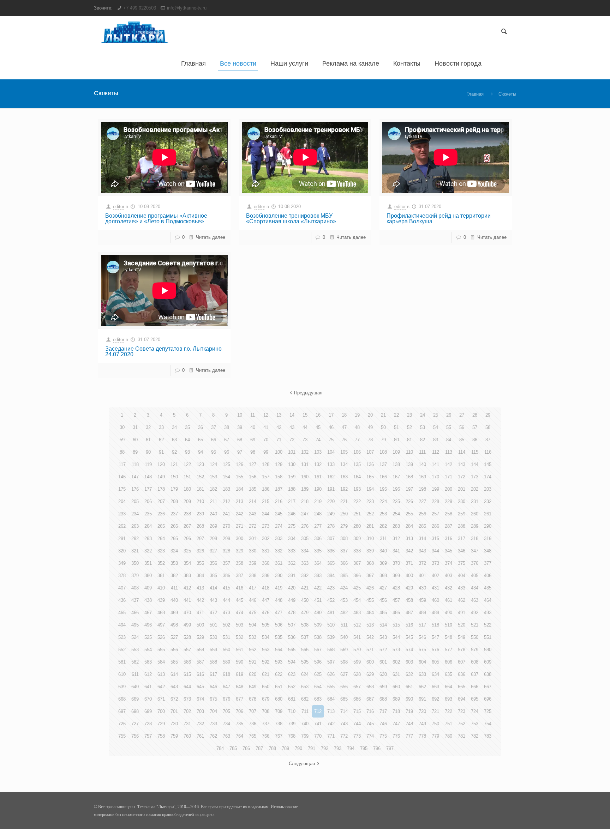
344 (435, 550)
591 (252, 662)
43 (291, 427)
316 (448, 538)
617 (213, 674)
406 (487, 575)
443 (213, 600)
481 (331, 612)
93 (187, 452)
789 (285, 748)
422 (318, 588)
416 (239, 588)
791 (311, 748)
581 (122, 662)
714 (344, 711)
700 (161, 711)
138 (396, 464)
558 (200, 649)
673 (187, 699)
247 (305, 513)
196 (396, 489)
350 (135, 563)
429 (409, 588)
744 (357, 723)
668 (122, 699)
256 (422, 513)
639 (122, 686)
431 (435, 588)
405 (474, 575)
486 (396, 612)
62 (161, 439)
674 (200, 699)
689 (396, 699)
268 (200, 526)
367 (357, 563)
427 (383, 588)
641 (148, 686)
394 (331, 575)
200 (448, 489)
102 (305, 452)
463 (474, 600)
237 (174, 513)
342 (409, 550)
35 (187, 427)
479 (305, 612)
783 (487, 736)
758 (161, 736)
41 (265, 427)
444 (226, 600)
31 (135, 427)
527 (174, 637)
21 (383, 415)
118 (135, 464)
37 (213, 427)
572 (383, 649)
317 (461, 538)
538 (318, 637)
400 (409, 575)
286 (435, 526)
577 (448, 649)
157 (265, 476)
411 (174, 588)
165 (370, 476)
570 (357, 649)
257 (435, 513)
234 (135, 513)
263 (135, 526)
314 (422, 538)
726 (122, 723)
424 (344, 588)
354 (187, 563)
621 (265, 674)
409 (148, 588)
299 (226, 538)
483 (357, 612)
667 (487, 686)
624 (305, 674)
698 (135, 711)
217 (291, 501)
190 (318, 489)
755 (122, 736)
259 (461, 513)
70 (265, 439)
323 (161, 550)
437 (135, 600)
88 (122, 452)
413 (200, 588)
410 (161, 588)
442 (200, 600)
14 (291, 415)
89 (135, 452)
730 (174, 723)
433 (461, 588)
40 (252, 427)
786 (246, 748)
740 (305, 723)
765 (252, 736)
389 (265, 575)
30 (122, 427)
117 (122, 464)
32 (148, 427)
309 (357, 538)
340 (383, 550)
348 (487, 550)
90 (148, 452)
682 (305, 699)
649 (252, 686)
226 (409, 501)
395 (344, 575)
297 (200, 538)
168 (409, 476)
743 (344, 723)
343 (422, 550)
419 (278, 588)
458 (409, 600)
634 (435, 674)
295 (174, 538)
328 (226, 550)
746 (383, 723)
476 (265, 612)
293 (148, 538)
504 (252, 625)
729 (161, 723)
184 (239, 489)
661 (409, 686)
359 (252, 563)
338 (357, 550)
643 (174, 686)
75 (331, 439)
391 (291, 575)
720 (422, 711)
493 (487, 612)
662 (422, 686)
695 (474, 699)
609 (487, 662)
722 (448, 711)
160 (305, 476)
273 (265, 526)
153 (213, 476)
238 (187, 513)
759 (174, 736)
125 (226, 464)
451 (318, 600)
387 (239, 575)
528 (187, 637)
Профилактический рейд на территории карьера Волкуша (439, 218)
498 (174, 625)
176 (135, 489)
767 (278, 736)
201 (461, 489)
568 (331, 649)
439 (161, 600)
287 (448, 526)
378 (122, 575)
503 (239, 625)
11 (252, 415)
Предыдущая (308, 392)
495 (135, 625)
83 (435, 439)
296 (187, 538)
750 (435, 723)
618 (226, 674)
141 (435, 464)
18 (344, 415)
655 (331, 686)
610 (122, 674)
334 (305, 550)
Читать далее (210, 237)
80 (396, 439)
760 (187, 736)
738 (278, 723)
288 (461, 526)
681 (291, 699)
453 (344, 600)
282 (383, 526)
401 (422, 575)
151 (187, 476)
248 (318, 513)
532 (239, 637)
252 (370, 513)
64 (187, 439)
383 (187, 575)
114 (461, 452)
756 (135, 736)
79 (383, 439)
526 (161, 637)
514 (383, 625)
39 (239, 427)
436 (122, 600)
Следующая (302, 763)
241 (226, 513)
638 (487, 674)
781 (461, 736)
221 (344, 501)
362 (291, 563)
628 (357, 674)
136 (370, 464)
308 (344, 538)
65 (200, 439)
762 (213, 736)
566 (305, 649)
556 (174, 649)
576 (435, 649)
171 (448, 476)
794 (350, 748)
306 (318, 538)
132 (318, 464)
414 (213, 588)
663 (435, 686)
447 (265, 600)
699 (148, 711)
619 (239, 674)
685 (344, 699)
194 (370, 489)
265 (161, 526)
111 (422, 452)
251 (357, 513)
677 (239, 699)
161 (318, 476)
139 (409, 464)
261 (487, 513)
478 (291, 612)
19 (357, 415)
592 (265, 662)
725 (487, 711)
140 (422, 464)
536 (291, 637)
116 (487, 452)
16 (318, 415)
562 (252, 649)
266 (174, 526)
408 (135, 588)
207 (161, 501)
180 (187, 489)
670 (148, 699)
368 (370, 563)
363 (305, 563)
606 (448, 662)
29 (487, 415)
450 (305, 600)
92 (174, 452)
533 (252, 637)
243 (252, 513)
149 (161, 476)
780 (448, 736)
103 (318, 452)
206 (148, 501)
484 (370, 612)
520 (461, 625)
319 (487, 538)
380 (148, 575)
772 (344, 736)
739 (291, 723)
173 (474, 476)
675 (213, 699)
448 (278, 600)
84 (448, 439)
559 (213, 649)
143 (461, 464)
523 (122, 637)
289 (474, 526)
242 (239, 513)
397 (370, 575)
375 (461, 563)
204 (122, 501)
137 (383, 464)
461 (448, 600)
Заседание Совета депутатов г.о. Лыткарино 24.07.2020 (163, 351)
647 (226, 686)
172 (461, 476)
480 (318, 612)
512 (357, 625)
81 (409, 439)
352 (161, 563)
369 (383, 563)
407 (122, 588)
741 (318, 723)
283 (396, 526)
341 (396, 550)
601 (383, 662)
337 (344, 550)
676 (226, 699)
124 (213, 464)
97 (239, 452)
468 (161, 612)
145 (487, 464)
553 (135, 649)
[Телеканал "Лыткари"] (134, 32)
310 (370, 538)
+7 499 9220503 (139, 8)
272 (252, 526)
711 (305, 711)
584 (161, 662)
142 (448, 464)
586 (187, 662)
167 (396, 476)
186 (265, 489)
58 (487, 427)
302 (265, 538)
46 (331, 427)
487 (409, 612)
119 (148, 464)
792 (324, 748)
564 (278, 649)
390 (278, 575)
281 (370, 526)
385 (213, 575)
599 (357, 662)
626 (331, 674)
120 (161, 464)
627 (344, 674)
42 (278, 427)
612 (148, 674)
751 (448, 723)
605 (435, 662)
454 (357, 600)
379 (135, 575)
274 (278, 526)
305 (305, 538)
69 (252, 439)
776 (396, 736)
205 (135, 501)
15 (305, 415)
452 (331, 600)
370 (396, 563)
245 (278, 513)
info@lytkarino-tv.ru (187, 8)
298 (213, 538)
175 (122, 489)
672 (174, 699)
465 (122, 612)
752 (461, 723)
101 (291, 452)
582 (135, 662)
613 (161, 674)
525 (148, 637)
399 (396, 575)
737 (265, 723)
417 (252, 588)
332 (278, 550)
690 (409, 699)
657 (357, 686)
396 (357, 575)
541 (357, 637)
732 (200, 723)
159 (291, 476)
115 (474, 452)
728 (148, 723)
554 (148, 649)
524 (135, 637)
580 (487, 649)
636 (461, 674)
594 (291, 662)
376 (474, 563)
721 (435, 711)
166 (383, 476)
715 (357, 711)
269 (213, 526)
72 (291, 439)
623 (291, 674)
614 (174, 674)
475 (252, 612)
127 (252, 464)
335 (318, 550)
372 (422, 563)
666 (474, 686)
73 (305, 439)
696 (487, 699)
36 (200, 427)
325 (187, 550)
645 (200, 686)
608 (474, 662)
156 (252, 476)
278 (331, 526)
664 (448, 686)
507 (291, 625)
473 (226, 612)
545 (409, 637)
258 (448, 513)
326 (200, 550)
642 (161, 686)
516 (409, 625)
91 (161, 452)
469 (174, 612)
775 (383, 736)
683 (318, 699)
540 (344, 637)
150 (174, 476)
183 (226, 489)
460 (435, 600)
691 (422, 699)
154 (226, 476)
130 (291, 464)
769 (305, 736)
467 (148, 612)
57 (474, 427)
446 (252, 600)
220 (331, 501)
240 (213, 513)
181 (200, 489)
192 (344, 489)
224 (383, 501)
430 (422, 588)
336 (331, 550)
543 (383, 637)
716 (370, 711)
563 (265, 649)
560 (226, 649)
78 (370, 439)
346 (461, 550)
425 (357, 588)
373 (435, 563)
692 (435, 699)
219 (318, 501)
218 (305, 501)
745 (370, 723)
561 (239, 649)
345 (448, 550)
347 (474, 550)
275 (291, 526)
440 (174, 600)
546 (422, 637)
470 (187, 612)
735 (239, 723)
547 (435, 637)
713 (331, 711)
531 (226, 637)
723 (461, 711)
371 (409, 563)
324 (174, 550)
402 (435, 575)
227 (422, 501)
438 (148, 600)
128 (265, 464)
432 (448, 588)
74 (318, 439)
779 (435, 736)
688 (383, 699)
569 (344, 649)
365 (331, 563)
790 (298, 748)
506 (278, 625)
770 (318, 736)
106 (357, 452)
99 (265, 452)
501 (213, 625)
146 (122, 476)
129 (278, 464)
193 (357, 489)
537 (305, 637)
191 (331, 489)
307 (331, 538)
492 (474, 612)
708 (265, 711)
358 (239, 563)
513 (370, 625)
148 (148, 476)
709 (278, 711)
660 (396, 686)
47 (344, 427)
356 (213, 563)
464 (487, 600)
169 (422, 476)
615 (187, 674)
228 (435, 501)
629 (370, 674)
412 (187, 588)
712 (318, 711)
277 (318, 526)
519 (448, 625)
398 (383, 575)
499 (187, 625)
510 (331, 625)
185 (252, 489)
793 (337, 748)
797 (390, 748)
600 (370, 662)
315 (435, 538)
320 (122, 550)
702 (187, 711)
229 (448, 501)
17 (331, 415)
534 (265, 637)
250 (344, 513)
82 (422, 439)
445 (239, 600)
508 (305, 625)
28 (474, 415)
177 (148, 489)
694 (461, 699)
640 (135, 686)
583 (148, 662)
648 (239, 686)
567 (318, 649)
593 (278, 662)
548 (448, 637)
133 (331, 464)
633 (422, 674)
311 (383, 538)
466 (135, 612)
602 (396, 662)
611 (135, 674)
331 (265, 550)
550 (474, 637)
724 (474, 711)
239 (200, 513)
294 (161, 538)
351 (148, 563)
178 (161, 489)
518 (435, 625)
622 (278, 674)
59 (122, 439)
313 (409, 538)
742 (331, 723)
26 (448, 415)
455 (370, 600)
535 (278, 637)
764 (239, 736)
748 (409, 723)
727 (135, 723)
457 (396, 600)
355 (200, 563)
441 (187, 600)
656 (344, 686)
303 (278, 538)
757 (148, 736)
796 (377, 748)
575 (422, 649)
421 (305, 588)
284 (409, 526)
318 (474, 538)
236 (161, 513)
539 (331, 637)
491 (461, 612)
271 (239, 526)
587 (200, 662)
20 (370, 415)
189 (305, 489)
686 (357, 699)
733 (213, 723)
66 (213, 439)
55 (448, 427)
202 (474, 489)
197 (409, 489)
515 (396, 625)
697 (122, 711)
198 (422, 489)
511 (344, 625)
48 (357, 427)
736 (252, 723)
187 (278, 489)
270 (226, 526)
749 (422, 723)
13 (278, 415)
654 (318, 686)
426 (370, 588)
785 (233, 748)
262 (122, 526)
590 (239, 662)
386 (226, 575)
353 (174, 563)
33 (161, 427)
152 (200, 476)
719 (409, 711)
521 (474, 625)
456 (383, 600)
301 (252, 538)
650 (265, 686)
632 (409, 674)
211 (213, 501)
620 (252, 674)
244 (265, 513)
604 (422, 662)
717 (383, 711)
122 (187, 464)
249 (331, 513)
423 (331, 588)
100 (278, 452)
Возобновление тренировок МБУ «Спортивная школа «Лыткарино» (291, 218)
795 (363, 748)
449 (291, 600)
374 (448, 563)
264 (148, 526)
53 (422, 427)
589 (226, 662)
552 (122, 649)
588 (213, 662)
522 (487, 625)
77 (357, 439)
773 (357, 736)
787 (259, 748)
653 (305, 686)
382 (174, 575)
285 (422, 526)
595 (305, 662)
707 (252, 711)
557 (187, 649)
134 (344, 464)
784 (220, 748)
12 (265, 415)
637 (474, 674)
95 (213, 452)
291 (122, 538)
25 (435, 415)
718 (396, 711)
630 (383, 674)
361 (278, 563)
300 (239, 538)
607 (461, 662)
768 (291, 736)
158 (278, 476)
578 (461, 649)
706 (239, 711)
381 (161, 575)
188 (291, 489)
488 (422, 612)
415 (226, 588)
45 (318, 427)
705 (226, 711)
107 (370, 452)
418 (265, 588)
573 (396, 649)
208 (174, 501)
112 (435, 452)
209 (187, 501)
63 (174, 439)
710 (291, 711)
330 (252, 550)
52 (409, 427)
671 (161, 699)
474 (239, 612)
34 (174, 427)
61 (148, 439)
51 (396, 427)
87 (487, 439)
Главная (475, 94)
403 (448, 575)
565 (291, 649)
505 (265, 625)
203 (487, 489)
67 (226, 439)
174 (487, 476)
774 (370, 736)
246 (291, 513)
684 (331, 699)
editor (118, 206)
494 (122, 625)
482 (344, 612)
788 (272, 748)
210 (200, 501)
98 (252, 452)
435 (487, 588)
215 (265, 501)
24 (422, 415)
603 (409, 662)
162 (331, 476)
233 (122, 513)
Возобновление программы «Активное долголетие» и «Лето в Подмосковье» (156, 218)
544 (396, 637)
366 (344, 563)
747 (396, 723)
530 (213, 637)
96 (226, 452)
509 (318, 625)
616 (200, 674)
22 (396, 415)
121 (174, 464)
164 (357, 476)
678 (252, 699)
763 (226, 736)
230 (461, 501)
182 (213, 489)
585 (174, 662)
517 (422, 625)
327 (213, 550)
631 (396, 674)
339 (370, 550)
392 (305, 575)
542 (370, 637)
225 (396, 501)
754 (487, 723)
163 (344, 476)
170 (435, 476)
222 (357, 501)
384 (200, 575)
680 (278, 699)
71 (278, 439)
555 (161, 649)
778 (422, 736)
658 (370, 686)
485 (383, 612)
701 (174, 711)
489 (435, 612)
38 (226, 427)
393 (318, 575)
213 (239, 501)
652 (291, 686)
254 (396, 513)
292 (135, 538)
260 (474, 513)
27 (461, 415)
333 (291, 550)
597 (331, 662)
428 (396, 588)
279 (344, 526)
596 (318, 662)
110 (409, 452)
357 (226, 563)
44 (305, 427)
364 (318, 563)
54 (435, 427)
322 (148, 550)
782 (474, 736)
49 (370, 427)
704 (213, 711)
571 (370, 649)
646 (213, 686)
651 (278, 686)
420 (291, 588)
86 (474, 439)
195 (383, 489)
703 (200, 711)
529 (200, 637)
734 (226, 723)
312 (396, 538)
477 (278, 612)
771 (331, 736)
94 (200, 452)
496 (148, 625)
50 (383, 427)
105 (344, 452)
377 (487, 563)
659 (383, 686)
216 (278, 501)
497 (161, 625)
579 (474, 649)
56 (461, 427)
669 (135, 699)
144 (474, 464)
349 (122, 563)
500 (200, 625)
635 (448, 674)
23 (409, 415)
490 (448, 612)
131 (305, 464)
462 (461, 600)
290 (487, 526)
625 (318, 674)
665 (461, 686)
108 (383, 452)
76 (344, 439)
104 (331, 452)
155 (239, 476)
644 (187, 686)
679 (265, 699)
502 (226, 625)
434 (474, 588)
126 (239, 464)
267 (187, 526)
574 (409, 649)
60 (135, 439)
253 (383, 513)
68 (239, 439)
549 (461, 637)
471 (200, 612)
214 (252, 501)
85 (461, 439)
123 (200, 464)
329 (239, 550)
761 (200, 736)
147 (135, 476)
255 (409, 513)
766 (265, 736)
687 (370, 699)
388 (252, 575)
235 (148, 513)
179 (174, 489)
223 (370, 501)
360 (265, 563)
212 (226, 501)
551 (487, 637)
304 (291, 538)
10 (239, 415)
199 (435, 489)
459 (422, 600)
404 (461, 575)
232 (487, 501)
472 (213, 612)
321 (135, 550)
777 (409, 736)
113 (448, 452)
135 (357, 464)
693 (448, 699)
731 (187, 723)
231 (474, 501)
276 (305, 526)
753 (474, 723)
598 (344, 662)
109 (396, 452)
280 (357, 526)
